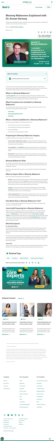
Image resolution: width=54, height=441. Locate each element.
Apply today (14, 214)
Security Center (22, 420)
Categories (21, 388)
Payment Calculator (23, 394)
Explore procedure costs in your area (20, 78)
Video (8, 258)
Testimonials (39, 399)
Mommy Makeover (24, 258)
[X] (48, 32)
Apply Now (21, 383)
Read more (5, 334)
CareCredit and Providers (42, 380)
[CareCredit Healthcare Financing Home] (27, 2)
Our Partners (6, 383)
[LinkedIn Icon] (42, 32)
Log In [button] (2, 2)
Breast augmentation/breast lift (15, 113)
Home (20, 380)
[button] (52, 2)
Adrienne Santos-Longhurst (17, 27)
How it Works (22, 386)
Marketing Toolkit (40, 391)
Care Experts (14, 258)
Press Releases (6, 388)
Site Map (20, 422)
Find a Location (22, 391)
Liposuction (11, 116)
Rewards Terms (6, 422)
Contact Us (5, 386)
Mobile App (21, 424)
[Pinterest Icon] (45, 32)
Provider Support (40, 388)
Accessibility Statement (23, 418)
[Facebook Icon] (39, 32)
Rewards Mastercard (23, 407)
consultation (21, 147)
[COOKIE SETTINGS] (2, 438)
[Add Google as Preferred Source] (45, 35)
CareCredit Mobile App (34, 217)
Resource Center (40, 394)
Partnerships (39, 407)
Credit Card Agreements (8, 418)
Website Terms (6, 420)
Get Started (39, 383)
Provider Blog (40, 396)
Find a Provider (38, 7)
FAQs (20, 396)
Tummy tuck (11, 111)
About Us (5, 380)
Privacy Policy (6, 424)
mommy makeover (11, 95)
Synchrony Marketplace (24, 404)
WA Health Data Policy (7, 426)
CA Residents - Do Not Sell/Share (9, 428)
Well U (6, 7)
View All (20, 298)
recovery (25, 181)
